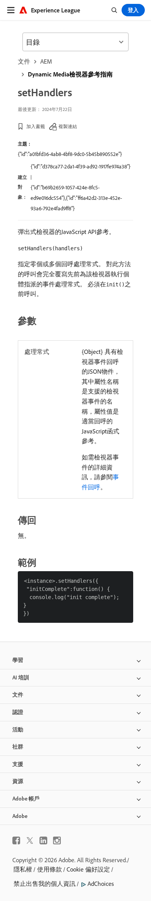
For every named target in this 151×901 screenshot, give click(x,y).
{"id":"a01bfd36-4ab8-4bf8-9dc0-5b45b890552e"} (70, 154)
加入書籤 (35, 126)
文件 (24, 61)
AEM (46, 61)
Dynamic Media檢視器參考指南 (70, 74)
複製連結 (67, 126)
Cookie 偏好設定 (88, 869)
